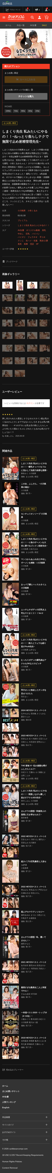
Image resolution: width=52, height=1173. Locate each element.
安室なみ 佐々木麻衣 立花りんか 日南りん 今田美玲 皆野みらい (34, 740)
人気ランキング (9, 1102)
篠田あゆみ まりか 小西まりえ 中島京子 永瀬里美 (33, 916)
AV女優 (33, 25)
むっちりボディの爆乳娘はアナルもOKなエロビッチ (33, 662)
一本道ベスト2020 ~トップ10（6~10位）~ (34, 1014)
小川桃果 (22, 210)
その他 (5, 1140)
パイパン (36, 234)
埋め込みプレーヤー (14, 1070)
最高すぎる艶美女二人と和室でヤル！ (33, 989)
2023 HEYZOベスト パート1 (33, 735)
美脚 (26, 244)
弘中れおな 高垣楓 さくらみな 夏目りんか (33, 715)
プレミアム (22, 220)
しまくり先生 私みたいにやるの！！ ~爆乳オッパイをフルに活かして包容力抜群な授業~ (34, 466)
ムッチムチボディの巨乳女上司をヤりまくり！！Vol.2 (33, 611)
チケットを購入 (26, 96)
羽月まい (24, 697)
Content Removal (9, 1168)
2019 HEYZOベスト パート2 (33, 1038)
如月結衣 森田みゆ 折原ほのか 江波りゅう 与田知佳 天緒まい (33, 967)
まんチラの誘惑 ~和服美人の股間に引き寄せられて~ (33, 813)
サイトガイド (8, 1125)
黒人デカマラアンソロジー (32, 912)
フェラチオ (32, 237)
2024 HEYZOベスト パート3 (33, 710)
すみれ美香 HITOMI (29, 994)
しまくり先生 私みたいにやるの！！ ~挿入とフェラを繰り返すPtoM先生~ (34, 643)
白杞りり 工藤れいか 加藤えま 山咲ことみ (33, 774)
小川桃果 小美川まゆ (29, 549)
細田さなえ (25, 944)
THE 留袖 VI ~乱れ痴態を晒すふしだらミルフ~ (34, 767)
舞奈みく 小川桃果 (28, 473)
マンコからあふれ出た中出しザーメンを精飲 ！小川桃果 (33, 561)
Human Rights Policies (12, 1161)
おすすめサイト (9, 1132)
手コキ (42, 237)
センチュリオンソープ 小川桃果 (34, 515)
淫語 (32, 244)
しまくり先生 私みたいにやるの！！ (33, 225)
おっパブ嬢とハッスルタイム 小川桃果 (33, 586)
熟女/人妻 (44, 240)
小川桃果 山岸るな (28, 650)
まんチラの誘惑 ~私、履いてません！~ (33, 939)
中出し (21, 234)
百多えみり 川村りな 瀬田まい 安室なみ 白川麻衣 (33, 841)
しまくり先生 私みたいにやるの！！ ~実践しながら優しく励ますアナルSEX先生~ (34, 794)
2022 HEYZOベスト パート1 (33, 887)
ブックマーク (12, 261)
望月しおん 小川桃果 (29, 801)
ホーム (8, 25)
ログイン (30, 403)
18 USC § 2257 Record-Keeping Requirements (22, 1155)
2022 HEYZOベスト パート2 (33, 836)
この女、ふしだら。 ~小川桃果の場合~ (33, 485)
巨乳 (28, 234)
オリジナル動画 (33, 230)
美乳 (44, 230)
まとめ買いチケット (11, 1091)
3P (37, 244)
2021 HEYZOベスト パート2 (33, 962)
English (5, 1107)
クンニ (21, 240)
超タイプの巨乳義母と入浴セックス (33, 863)
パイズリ (22, 237)
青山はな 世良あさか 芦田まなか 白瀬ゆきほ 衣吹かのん (34, 891)
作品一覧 (21, 25)
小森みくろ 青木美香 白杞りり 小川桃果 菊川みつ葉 (33, 1020)
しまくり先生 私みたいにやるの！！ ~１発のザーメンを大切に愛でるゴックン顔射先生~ (34, 542)
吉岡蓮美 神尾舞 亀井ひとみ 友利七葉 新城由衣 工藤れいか (33, 1042)
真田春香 (24, 818)
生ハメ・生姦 (31, 240)
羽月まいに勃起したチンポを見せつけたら (33, 692)
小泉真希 (24, 868)
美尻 (20, 244)
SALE (44, 25)
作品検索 (6, 1117)
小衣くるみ (32, 210)
